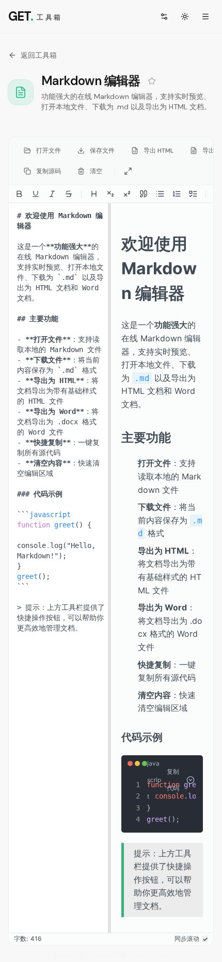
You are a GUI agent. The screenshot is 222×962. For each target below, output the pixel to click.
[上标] (127, 194)
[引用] (143, 194)
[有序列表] (176, 194)
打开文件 (48, 150)
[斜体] (52, 194)
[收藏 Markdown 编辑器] (152, 81)
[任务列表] (193, 194)
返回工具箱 (39, 55)
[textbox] (60, 567)
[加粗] (19, 194)
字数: (21, 939)
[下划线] (35, 194)
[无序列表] (160, 194)
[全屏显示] (128, 171)
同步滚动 (187, 939)
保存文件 (102, 150)
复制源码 (48, 171)
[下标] (110, 194)
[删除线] (68, 194)
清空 (96, 171)
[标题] (94, 194)
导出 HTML (158, 150)
